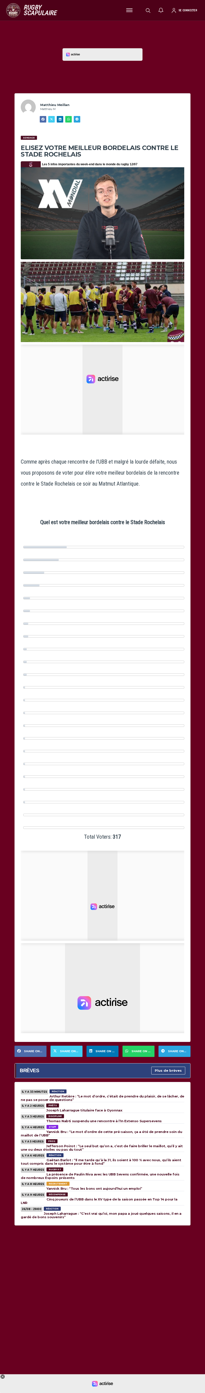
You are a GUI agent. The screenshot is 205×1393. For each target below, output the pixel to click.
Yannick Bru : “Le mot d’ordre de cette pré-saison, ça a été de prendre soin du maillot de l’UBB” (101, 1133)
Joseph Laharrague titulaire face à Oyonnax (84, 1110)
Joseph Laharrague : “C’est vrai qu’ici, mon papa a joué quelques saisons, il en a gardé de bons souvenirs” (101, 1215)
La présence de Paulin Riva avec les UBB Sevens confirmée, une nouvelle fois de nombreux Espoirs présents (100, 1176)
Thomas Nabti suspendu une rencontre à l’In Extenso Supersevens (104, 1121)
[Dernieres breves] (161, 10)
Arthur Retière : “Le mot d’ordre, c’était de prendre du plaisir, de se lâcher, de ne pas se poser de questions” (102, 1098)
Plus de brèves (168, 1070)
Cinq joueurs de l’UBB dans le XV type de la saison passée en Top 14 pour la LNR (99, 1201)
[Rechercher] (148, 10)
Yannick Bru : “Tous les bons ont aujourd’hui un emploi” (94, 1188)
